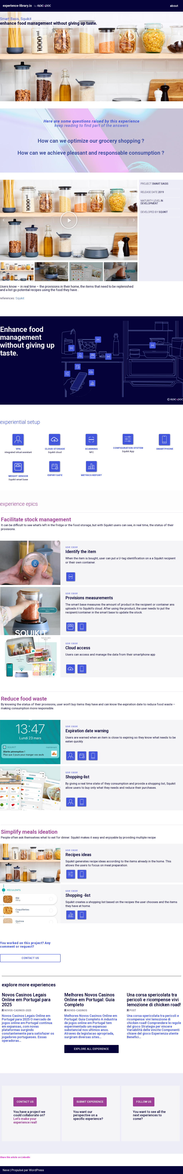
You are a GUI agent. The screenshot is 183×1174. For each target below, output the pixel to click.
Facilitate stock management (36, 519)
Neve (6, 1170)
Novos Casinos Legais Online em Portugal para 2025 (26, 999)
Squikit (20, 298)
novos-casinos (77, 1010)
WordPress (36, 1170)
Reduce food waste (24, 699)
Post (132, 1010)
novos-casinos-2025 (17, 1010)
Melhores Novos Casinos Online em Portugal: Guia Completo (89, 999)
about (174, 6)
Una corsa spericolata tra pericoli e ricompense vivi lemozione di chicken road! (154, 999)
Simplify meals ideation (29, 832)
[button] (3, 220)
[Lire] (68, 220)
